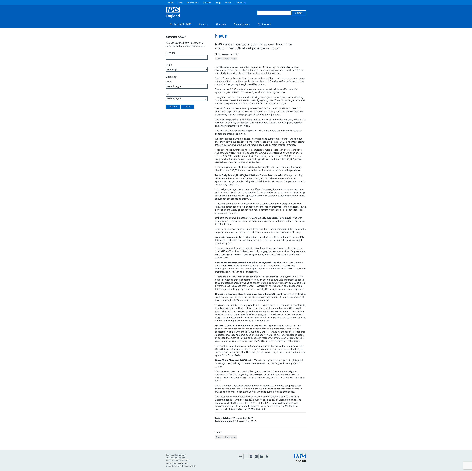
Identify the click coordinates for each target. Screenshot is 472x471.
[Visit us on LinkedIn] (261, 458)
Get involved (264, 24)
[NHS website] (300, 461)
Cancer (219, 58)
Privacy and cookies (175, 457)
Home (170, 2)
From (168, 81)
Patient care (230, 58)
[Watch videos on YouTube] (267, 458)
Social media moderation (177, 460)
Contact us (241, 2)
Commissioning (242, 24)
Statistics (207, 2)
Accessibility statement (177, 463)
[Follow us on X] (245, 458)
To (167, 94)
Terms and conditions (176, 455)
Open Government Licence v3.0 (180, 466)
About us (203, 24)
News (180, 2)
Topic (169, 64)
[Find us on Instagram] (256, 458)
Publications (192, 2)
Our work (221, 24)
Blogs (218, 2)
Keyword (170, 53)
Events (228, 2)
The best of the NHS (180, 24)
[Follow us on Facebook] (251, 458)
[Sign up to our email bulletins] (240, 458)
